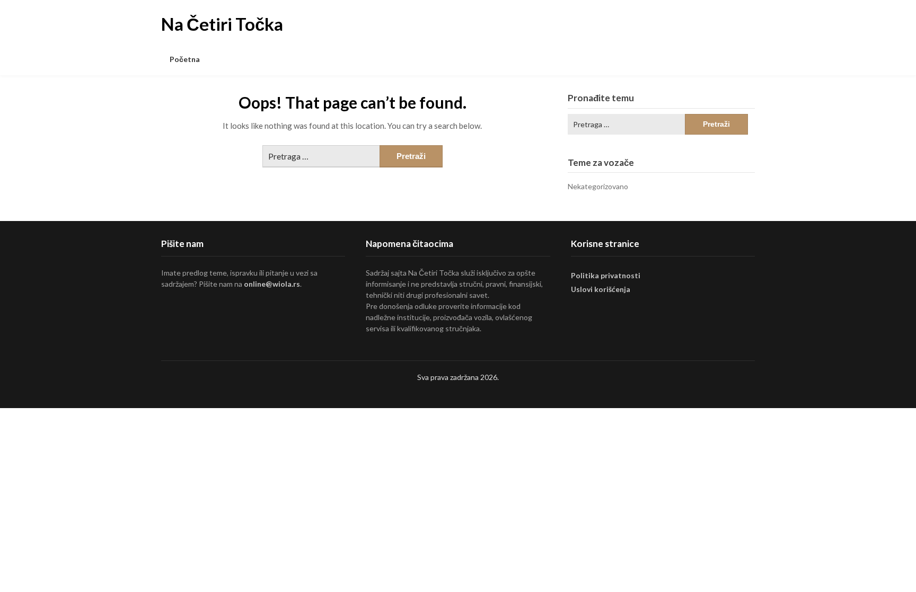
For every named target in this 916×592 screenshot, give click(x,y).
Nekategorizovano (598, 186)
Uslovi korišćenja (600, 289)
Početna (185, 59)
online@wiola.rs (272, 283)
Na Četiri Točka (222, 23)
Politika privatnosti (605, 275)
